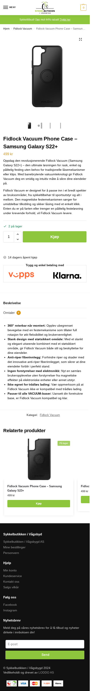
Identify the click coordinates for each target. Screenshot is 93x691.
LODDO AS (46, 672)
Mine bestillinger (14, 547)
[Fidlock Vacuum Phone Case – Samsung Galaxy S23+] (38, 459)
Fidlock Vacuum (22, 28)
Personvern (11, 553)
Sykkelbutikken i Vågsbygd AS (23, 541)
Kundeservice (12, 576)
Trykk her (65, 19)
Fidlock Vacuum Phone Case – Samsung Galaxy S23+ (34, 488)
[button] (80, 39)
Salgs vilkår (11, 587)
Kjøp (54, 237)
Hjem (6, 28)
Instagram (10, 610)
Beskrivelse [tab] (12, 303)
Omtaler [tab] (11, 313)
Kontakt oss (11, 581)
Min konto (10, 570)
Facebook (10, 604)
